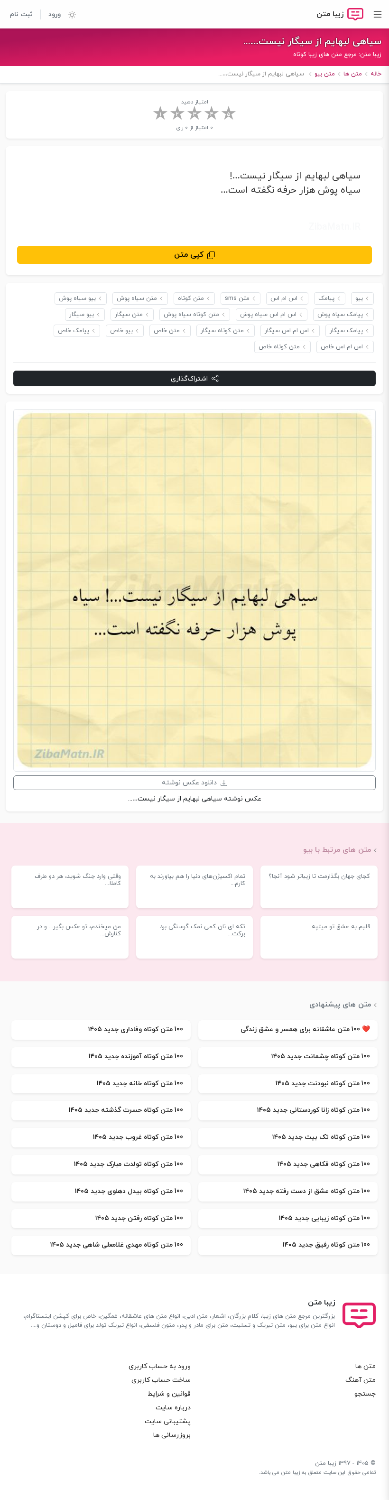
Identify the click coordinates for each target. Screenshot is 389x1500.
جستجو (365, 1393)
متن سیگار (129, 314)
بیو (359, 298)
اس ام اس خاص (342, 347)
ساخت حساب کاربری (161, 1380)
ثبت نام (21, 14)
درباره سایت (173, 1407)
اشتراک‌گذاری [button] (189, 378)
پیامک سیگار (346, 330)
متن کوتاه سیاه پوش (191, 314)
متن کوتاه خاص (279, 347)
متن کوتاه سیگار (222, 330)
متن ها (365, 1366)
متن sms (237, 298)
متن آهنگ (360, 1380)
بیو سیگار (81, 314)
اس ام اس (283, 298)
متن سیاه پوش (137, 298)
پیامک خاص (73, 330)
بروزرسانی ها (172, 1435)
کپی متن (189, 255)
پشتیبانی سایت (168, 1421)
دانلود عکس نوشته (189, 782)
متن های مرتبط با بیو (337, 850)
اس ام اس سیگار (287, 330)
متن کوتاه (191, 298)
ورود (54, 14)
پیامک (326, 298)
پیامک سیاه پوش (340, 314)
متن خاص (167, 330)
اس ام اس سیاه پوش (268, 314)
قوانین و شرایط (169, 1393)
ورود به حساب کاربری (160, 1366)
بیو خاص (121, 330)
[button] (68, 14)
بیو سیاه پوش (77, 298)
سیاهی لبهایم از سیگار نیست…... (312, 41)
